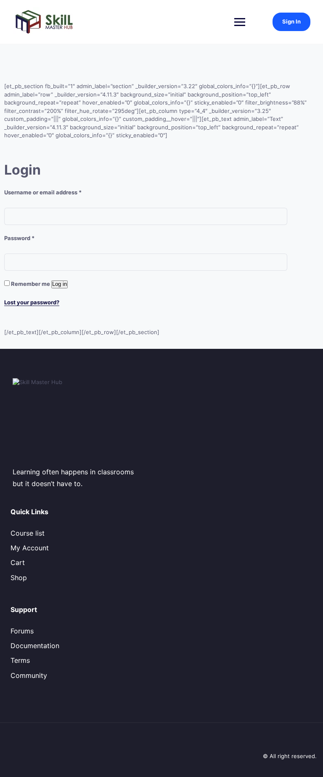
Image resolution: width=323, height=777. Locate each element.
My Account (30, 548)
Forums (22, 631)
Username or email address (43, 192)
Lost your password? (31, 302)
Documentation (35, 645)
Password (19, 238)
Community (29, 675)
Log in (59, 284)
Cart (18, 562)
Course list (28, 533)
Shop (19, 577)
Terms (20, 660)
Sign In (291, 21)
